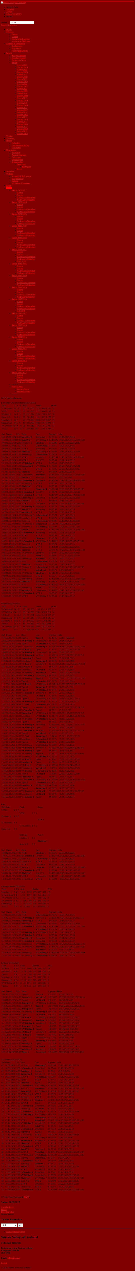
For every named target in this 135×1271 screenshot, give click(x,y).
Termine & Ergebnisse (15, 44)
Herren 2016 (22, 112)
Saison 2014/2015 (19, 337)
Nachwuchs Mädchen (21, 41)
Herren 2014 (22, 122)
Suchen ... (5, 22)
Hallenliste (16, 143)
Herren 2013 (22, 126)
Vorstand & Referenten (21, 176)
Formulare (16, 152)
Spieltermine (17, 46)
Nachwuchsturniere (20, 51)
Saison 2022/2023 (19, 238)
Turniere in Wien (19, 60)
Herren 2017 (22, 107)
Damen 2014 (22, 124)
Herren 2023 (22, 79)
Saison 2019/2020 (19, 275)
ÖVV (26, 1197)
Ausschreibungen (19, 155)
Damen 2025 (22, 72)
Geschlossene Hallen (20, 145)
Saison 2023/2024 (19, 226)
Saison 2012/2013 (19, 361)
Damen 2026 (22, 67)
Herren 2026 (22, 65)
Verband (9, 174)
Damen (15, 36)
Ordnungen (16, 157)
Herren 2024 (22, 74)
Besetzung (21, 164)
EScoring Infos (7, 1212)
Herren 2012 (22, 131)
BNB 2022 (21, 261)
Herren (14, 34)
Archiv (14, 63)
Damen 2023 (22, 81)
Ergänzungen (17, 159)
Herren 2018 (22, 103)
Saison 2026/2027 (19, 190)
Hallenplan (16, 148)
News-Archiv (17, 387)
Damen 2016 (22, 115)
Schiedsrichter (17, 162)
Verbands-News (23, 391)
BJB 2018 (21, 311)
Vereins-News (23, 389)
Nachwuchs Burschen (21, 39)
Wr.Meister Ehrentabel (21, 183)
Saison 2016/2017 (19, 313)
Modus (4, 1209)
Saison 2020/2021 (19, 264)
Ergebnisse (16, 48)
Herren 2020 (22, 93)
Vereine (9, 136)
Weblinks (10, 171)
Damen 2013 (22, 129)
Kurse (19, 169)
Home (8, 29)
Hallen (9, 141)
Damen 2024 (22, 77)
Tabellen (9, 32)
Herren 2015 (22, 117)
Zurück (4, 1263)
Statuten (15, 181)
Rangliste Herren (19, 55)
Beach (9, 53)
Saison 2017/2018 (19, 299)
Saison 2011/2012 (19, 372)
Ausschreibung (7, 1207)
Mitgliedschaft (17, 178)
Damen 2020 (22, 96)
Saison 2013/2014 (19, 349)
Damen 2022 (22, 86)
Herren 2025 (22, 70)
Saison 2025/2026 (19, 202)
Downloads (11, 150)
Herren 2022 (22, 84)
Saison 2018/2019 (19, 287)
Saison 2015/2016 (19, 325)
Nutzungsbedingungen (15, 1232)
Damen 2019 (22, 100)
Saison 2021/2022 (19, 249)
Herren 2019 (22, 98)
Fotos (8, 186)
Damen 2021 (22, 91)
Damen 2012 (22, 133)
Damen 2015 (22, 119)
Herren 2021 (22, 89)
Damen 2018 (22, 105)
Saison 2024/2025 (19, 214)
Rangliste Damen (19, 58)
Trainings (10, 138)
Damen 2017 (22, 110)
